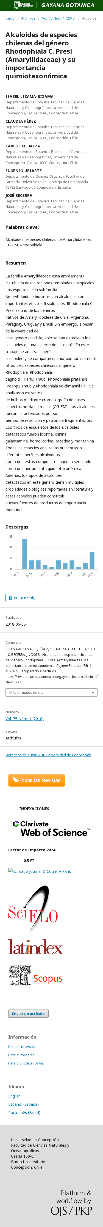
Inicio (10, 18)
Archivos (28, 18)
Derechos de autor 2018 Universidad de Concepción (48, 754)
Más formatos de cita (26, 692)
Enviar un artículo (28, 1013)
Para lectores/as (21, 1046)
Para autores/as (21, 1054)
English (14, 1096)
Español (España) (23, 1104)
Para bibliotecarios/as (26, 1063)
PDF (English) (24, 597)
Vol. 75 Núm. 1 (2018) (59, 18)
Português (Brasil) (24, 1112)
